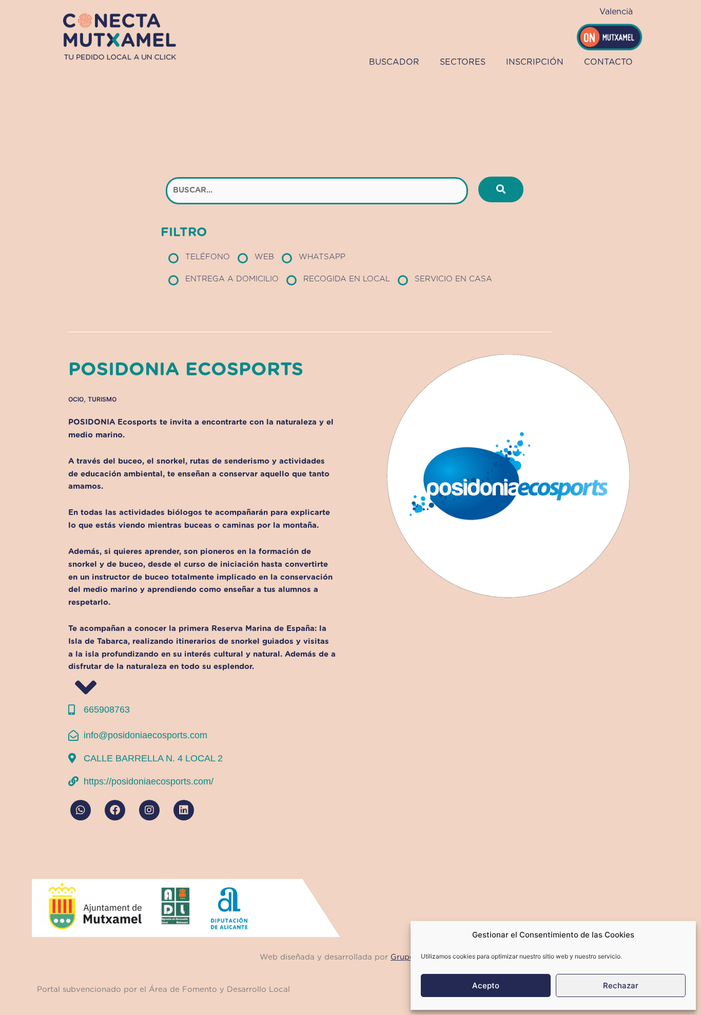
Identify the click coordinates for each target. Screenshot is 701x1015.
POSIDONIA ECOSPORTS (185, 369)
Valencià (616, 12)
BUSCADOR (394, 62)
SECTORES (462, 62)
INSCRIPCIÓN (534, 62)
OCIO (76, 399)
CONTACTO (608, 62)
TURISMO (102, 399)
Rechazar (620, 985)
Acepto (485, 985)
